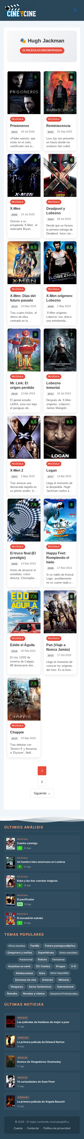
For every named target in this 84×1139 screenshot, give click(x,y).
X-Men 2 (16, 470)
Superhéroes (46, 952)
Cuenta (18, 1128)
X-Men (15, 208)
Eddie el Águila (22, 645)
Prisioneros (19, 126)
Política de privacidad (57, 1128)
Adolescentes (24, 973)
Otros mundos (16, 945)
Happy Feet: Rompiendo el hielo (57, 557)
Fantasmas (58, 959)
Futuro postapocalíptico (60, 945)
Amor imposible (59, 973)
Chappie (17, 732)
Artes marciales (68, 952)
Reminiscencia (58, 126)
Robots (42, 959)
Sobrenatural (65, 986)
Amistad (47, 979)
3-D (73, 966)
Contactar (33, 1128)
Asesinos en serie (19, 966)
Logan (51, 470)
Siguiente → (42, 793)
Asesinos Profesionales (64, 993)
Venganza (17, 986)
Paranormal (26, 959)
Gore (42, 973)
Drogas (60, 966)
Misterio (64, 979)
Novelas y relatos (34, 993)
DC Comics (43, 966)
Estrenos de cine (25, 979)
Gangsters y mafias (19, 952)
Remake (12, 993)
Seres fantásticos (40, 986)
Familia (34, 945)
